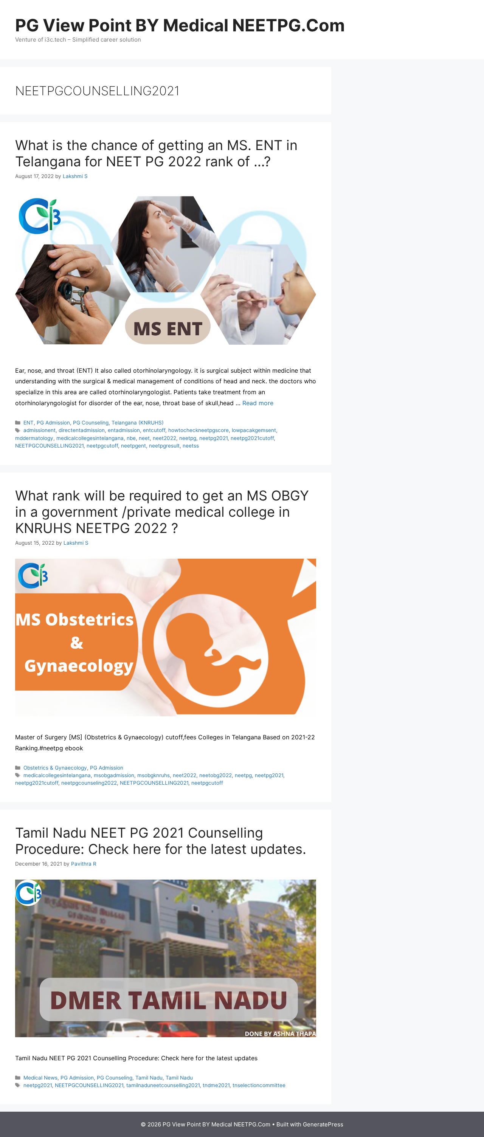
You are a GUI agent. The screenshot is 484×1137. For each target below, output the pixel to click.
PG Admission (53, 423)
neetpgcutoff (102, 446)
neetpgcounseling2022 (89, 783)
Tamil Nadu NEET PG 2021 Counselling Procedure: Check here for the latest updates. (160, 840)
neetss (191, 446)
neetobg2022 (215, 775)
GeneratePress (323, 1124)
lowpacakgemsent (254, 430)
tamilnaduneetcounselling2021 (163, 1085)
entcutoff (154, 430)
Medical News (40, 1078)
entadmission (124, 430)
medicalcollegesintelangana (90, 438)
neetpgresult (164, 446)
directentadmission (82, 430)
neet (144, 438)
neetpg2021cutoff (252, 438)
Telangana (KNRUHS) (138, 423)
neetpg (187, 438)
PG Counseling (91, 423)
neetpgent (133, 446)
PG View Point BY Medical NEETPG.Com (180, 25)
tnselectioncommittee (259, 1085)
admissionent (39, 430)
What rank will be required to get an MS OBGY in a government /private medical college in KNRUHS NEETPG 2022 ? (162, 511)
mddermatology (34, 438)
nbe (131, 438)
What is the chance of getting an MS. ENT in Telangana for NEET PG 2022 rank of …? (156, 153)
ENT (28, 423)
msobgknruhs (153, 775)
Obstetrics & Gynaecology (55, 768)
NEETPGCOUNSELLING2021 (49, 446)
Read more (257, 403)
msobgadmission (114, 775)
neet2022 (164, 438)
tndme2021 (216, 1085)
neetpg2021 (213, 438)
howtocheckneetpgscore (198, 430)
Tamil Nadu (149, 1078)
